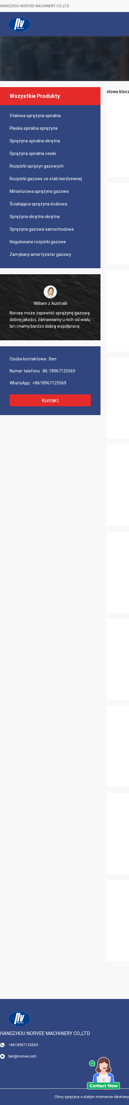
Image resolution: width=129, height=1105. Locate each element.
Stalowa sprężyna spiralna (35, 115)
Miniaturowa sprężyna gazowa (39, 191)
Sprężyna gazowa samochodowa (42, 229)
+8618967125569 (49, 383)
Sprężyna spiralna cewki (33, 153)
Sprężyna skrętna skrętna (35, 216)
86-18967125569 (59, 371)
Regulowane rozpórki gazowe (38, 241)
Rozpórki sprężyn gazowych (37, 166)
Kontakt (50, 400)
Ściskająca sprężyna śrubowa (38, 204)
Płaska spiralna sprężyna (34, 128)
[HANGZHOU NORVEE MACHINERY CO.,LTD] (19, 24)
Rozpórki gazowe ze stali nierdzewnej (46, 178)
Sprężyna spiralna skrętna (35, 140)
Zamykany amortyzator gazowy (40, 254)
